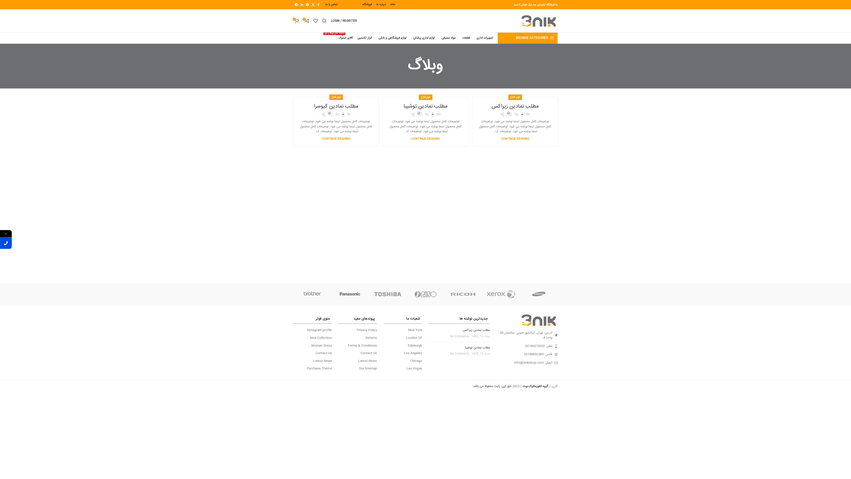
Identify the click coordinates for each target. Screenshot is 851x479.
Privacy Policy (367, 330)
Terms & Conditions (362, 346)
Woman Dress (321, 346)
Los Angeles (413, 353)
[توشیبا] (388, 294)
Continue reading (515, 138)
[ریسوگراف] (425, 294)
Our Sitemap (368, 369)
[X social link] (313, 5)
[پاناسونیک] (350, 294)
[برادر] (312, 294)
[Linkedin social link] (301, 5)
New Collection (321, 338)
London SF (414, 338)
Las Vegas (414, 369)
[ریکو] (463, 294)
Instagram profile (319, 330)
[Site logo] (539, 21)
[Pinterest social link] (307, 5)
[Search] (324, 20)
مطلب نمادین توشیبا (425, 106)
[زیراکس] (501, 294)
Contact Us (369, 353)
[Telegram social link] (296, 5)
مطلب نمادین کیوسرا (336, 106)
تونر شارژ (515, 97)
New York (415, 330)
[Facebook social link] (318, 5)
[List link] (527, 346)
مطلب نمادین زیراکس (515, 106)
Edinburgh (415, 346)
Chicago (416, 361)
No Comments (459, 336)
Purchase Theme (319, 369)
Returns (371, 338)
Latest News (367, 361)
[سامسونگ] (539, 294)
